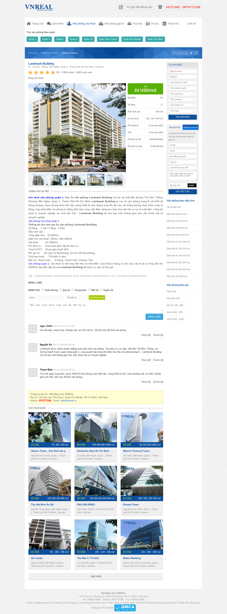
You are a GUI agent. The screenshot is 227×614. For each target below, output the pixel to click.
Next (124, 180)
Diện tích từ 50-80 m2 (177, 228)
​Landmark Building (41, 63)
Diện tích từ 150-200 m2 (178, 248)
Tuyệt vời (108, 290)
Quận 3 (60, 39)
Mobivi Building (132, 558)
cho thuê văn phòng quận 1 (45, 197)
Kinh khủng (51, 290)
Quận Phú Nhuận (132, 39)
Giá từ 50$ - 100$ (175, 319)
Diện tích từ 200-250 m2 (178, 255)
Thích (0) (146, 335)
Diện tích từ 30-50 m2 (177, 221)
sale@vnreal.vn (68, 400)
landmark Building (62, 276)
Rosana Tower (131, 504)
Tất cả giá (171, 291)
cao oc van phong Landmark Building (128, 276)
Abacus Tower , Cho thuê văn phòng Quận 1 (55, 451)
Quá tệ (66, 290)
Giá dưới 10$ (173, 298)
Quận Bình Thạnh (108, 39)
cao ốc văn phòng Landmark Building (91, 276)
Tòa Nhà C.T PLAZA (88, 558)
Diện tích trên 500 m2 (177, 276)
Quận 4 (73, 39)
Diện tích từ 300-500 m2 (178, 269)
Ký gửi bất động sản (139, 7)
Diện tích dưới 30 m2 (177, 214)
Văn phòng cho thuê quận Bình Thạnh (164, 602)
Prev (30, 180)
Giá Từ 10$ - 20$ (175, 305)
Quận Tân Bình (155, 39)
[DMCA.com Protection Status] (125, 607)
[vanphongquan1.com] (39, 7)
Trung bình (80, 290)
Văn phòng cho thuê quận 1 (65, 602)
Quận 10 (88, 39)
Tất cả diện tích (174, 207)
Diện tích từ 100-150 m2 (178, 242)
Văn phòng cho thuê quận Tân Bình (126, 602)
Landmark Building (43, 276)
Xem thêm (96, 576)
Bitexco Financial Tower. (136, 451)
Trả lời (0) (158, 335)
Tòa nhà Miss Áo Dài (42, 504)
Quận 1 (32, 39)
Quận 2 (46, 39)
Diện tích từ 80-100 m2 (178, 235)
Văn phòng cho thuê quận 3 (93, 602)
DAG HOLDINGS (86, 504)
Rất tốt (94, 290)
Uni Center (37, 558)
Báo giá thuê (174, 127)
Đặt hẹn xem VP (191, 127)
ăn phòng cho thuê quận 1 (44, 221)
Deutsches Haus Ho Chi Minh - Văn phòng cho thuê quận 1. (109, 451)
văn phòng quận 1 (38, 263)
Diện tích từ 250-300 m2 (178, 262)
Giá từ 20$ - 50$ (174, 312)
